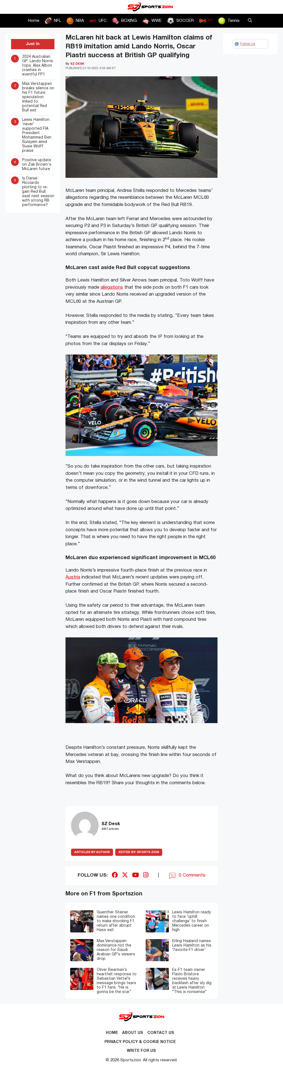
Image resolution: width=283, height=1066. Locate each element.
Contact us (160, 1033)
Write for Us (141, 1051)
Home (33, 21)
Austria (72, 577)
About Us (132, 1033)
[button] (250, 21)
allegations (112, 287)
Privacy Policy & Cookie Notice (140, 1042)
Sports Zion (139, 852)
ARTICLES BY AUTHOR (92, 852)
